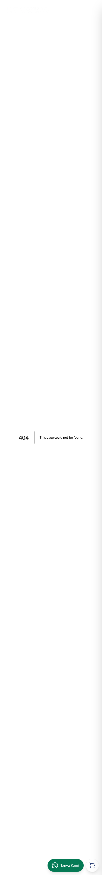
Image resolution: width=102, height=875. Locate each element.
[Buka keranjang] (92, 865)
